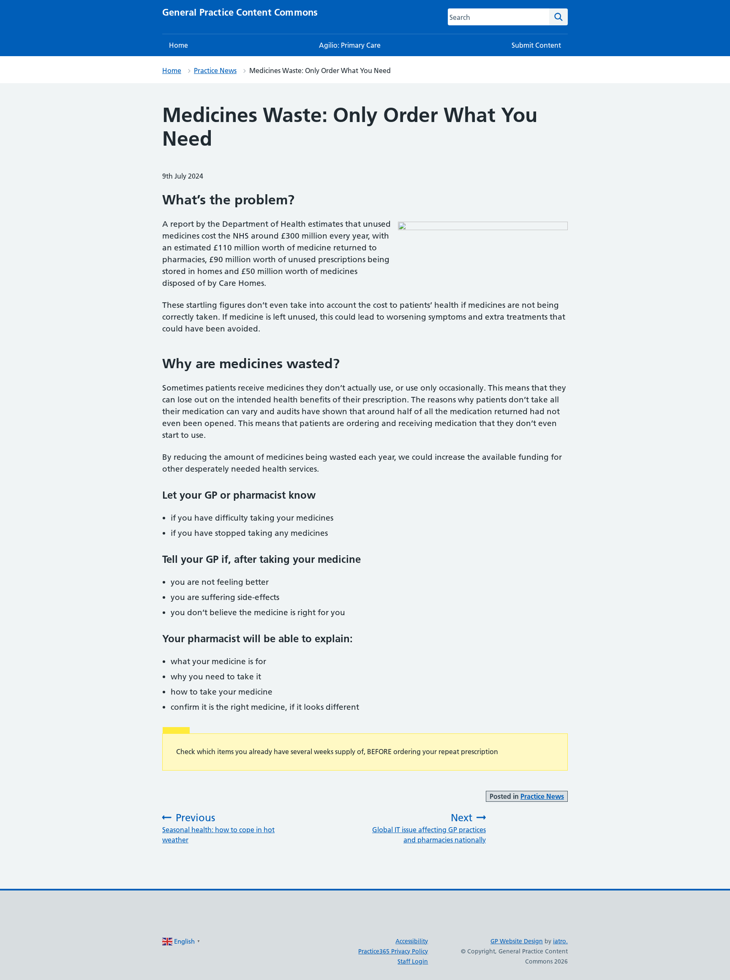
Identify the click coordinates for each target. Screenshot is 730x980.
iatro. (560, 941)
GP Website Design (516, 941)
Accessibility (411, 941)
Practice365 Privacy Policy (393, 951)
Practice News (215, 70)
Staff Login (413, 961)
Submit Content (536, 45)
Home (178, 45)
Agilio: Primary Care (350, 45)
